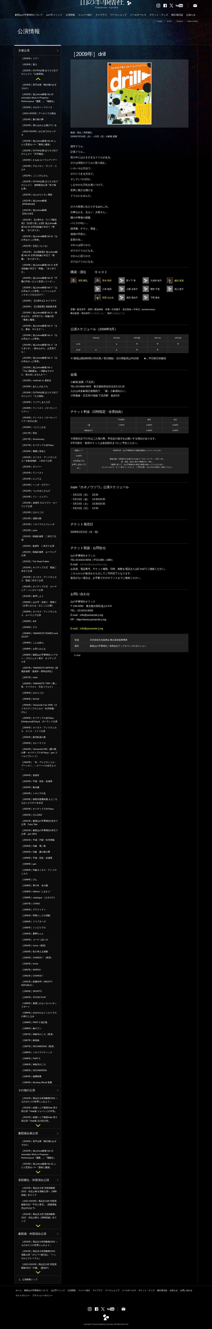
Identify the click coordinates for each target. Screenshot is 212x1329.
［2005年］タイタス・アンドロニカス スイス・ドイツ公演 (39, 729)
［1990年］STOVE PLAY (33, 997)
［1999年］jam (28, 864)
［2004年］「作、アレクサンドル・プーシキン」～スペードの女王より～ (39, 766)
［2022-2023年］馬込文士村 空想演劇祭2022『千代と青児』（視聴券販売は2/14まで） (39, 1204)
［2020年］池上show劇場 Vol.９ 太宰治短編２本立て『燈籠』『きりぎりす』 (39, 268)
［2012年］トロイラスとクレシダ (37, 524)
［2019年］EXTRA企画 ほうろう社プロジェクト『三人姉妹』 (39, 394)
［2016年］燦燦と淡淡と (33, 451)
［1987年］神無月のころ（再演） (37, 1034)
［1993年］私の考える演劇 (34, 951)
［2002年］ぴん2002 (31, 815)
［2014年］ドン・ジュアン (34, 496)
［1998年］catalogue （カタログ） (38, 897)
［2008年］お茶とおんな (33, 648)
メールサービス (138, 14)
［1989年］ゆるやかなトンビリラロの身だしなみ (39, 1014)
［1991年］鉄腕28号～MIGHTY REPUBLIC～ (36, 983)
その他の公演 (26, 1090)
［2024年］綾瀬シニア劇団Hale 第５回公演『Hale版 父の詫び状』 (39, 1119)
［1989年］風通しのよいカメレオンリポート (39, 1005)
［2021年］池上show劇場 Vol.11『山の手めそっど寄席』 (39, 238)
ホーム (19, 1290)
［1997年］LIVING (30, 903)
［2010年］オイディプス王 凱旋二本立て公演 (39, 569)
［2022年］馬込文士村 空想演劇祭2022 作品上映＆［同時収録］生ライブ (39, 1217)
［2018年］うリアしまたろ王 (35, 402)
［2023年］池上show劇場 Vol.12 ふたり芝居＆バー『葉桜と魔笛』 (38, 143)
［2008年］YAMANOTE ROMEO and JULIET (39, 635)
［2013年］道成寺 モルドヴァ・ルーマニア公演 (39, 504)
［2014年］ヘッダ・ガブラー (35, 485)
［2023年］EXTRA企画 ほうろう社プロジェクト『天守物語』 (39, 152)
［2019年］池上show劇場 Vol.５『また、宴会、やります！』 (39, 328)
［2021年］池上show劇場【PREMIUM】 (34, 202)
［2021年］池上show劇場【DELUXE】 (34, 212)
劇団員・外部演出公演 (32, 1233)
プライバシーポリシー (42, 1295)
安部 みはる (108, 297)
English (159, 21)
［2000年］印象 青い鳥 (33, 846)
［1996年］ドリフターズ (33, 921)
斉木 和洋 (107, 280)
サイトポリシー (23, 1295)
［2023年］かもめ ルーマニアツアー (39, 160)
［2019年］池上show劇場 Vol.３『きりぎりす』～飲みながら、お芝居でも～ (39, 348)
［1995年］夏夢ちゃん (32, 933)
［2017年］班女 (29, 433)
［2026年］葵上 (29, 64)
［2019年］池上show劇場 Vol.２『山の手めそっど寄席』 (39, 360)
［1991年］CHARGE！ (32, 975)
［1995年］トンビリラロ (33, 927)
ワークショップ (118, 14)
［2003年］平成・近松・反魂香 (36, 781)
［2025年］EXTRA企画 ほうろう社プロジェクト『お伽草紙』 (39, 72)
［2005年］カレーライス (33, 743)
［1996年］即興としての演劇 (35, 915)
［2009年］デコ (29, 627)
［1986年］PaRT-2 (30, 1058)
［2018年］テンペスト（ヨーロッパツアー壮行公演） (39, 419)
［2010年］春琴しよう (32, 596)
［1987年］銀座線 (30, 1040)
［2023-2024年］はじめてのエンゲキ (38, 133)
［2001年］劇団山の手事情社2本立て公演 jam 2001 (39, 832)
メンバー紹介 (85, 14)
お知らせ (191, 14)
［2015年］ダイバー (31, 466)
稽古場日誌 (177, 14)
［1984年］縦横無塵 (31, 1076)
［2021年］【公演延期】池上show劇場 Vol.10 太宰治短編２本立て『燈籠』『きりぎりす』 (39, 255)
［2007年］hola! (29, 677)
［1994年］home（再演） (34, 945)
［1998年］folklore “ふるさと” (36, 891)
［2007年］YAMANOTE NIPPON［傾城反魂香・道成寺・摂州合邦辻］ (39, 670)
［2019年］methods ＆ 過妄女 (36, 380)
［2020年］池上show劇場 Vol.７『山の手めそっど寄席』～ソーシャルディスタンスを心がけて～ (39, 291)
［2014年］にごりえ (31, 478)
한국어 (169, 21)
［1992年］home (29, 963)
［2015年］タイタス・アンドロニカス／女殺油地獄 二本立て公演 (39, 459)
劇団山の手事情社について (29, 14)
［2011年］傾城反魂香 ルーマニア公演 (38, 554)
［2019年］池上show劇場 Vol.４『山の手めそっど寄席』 (39, 337)
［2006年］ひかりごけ (32, 693)
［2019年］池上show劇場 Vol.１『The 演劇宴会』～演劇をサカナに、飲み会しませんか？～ (37, 371)
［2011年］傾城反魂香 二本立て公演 (38, 538)
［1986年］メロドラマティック (36, 1052)
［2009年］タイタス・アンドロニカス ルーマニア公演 (39, 613)
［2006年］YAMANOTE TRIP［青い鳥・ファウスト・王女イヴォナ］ (39, 685)
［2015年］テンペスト (32, 472)
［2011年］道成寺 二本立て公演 (37, 546)
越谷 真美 (179, 280)
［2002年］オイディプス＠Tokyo (37, 809)
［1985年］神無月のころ (33, 1064)
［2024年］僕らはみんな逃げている (39, 125)
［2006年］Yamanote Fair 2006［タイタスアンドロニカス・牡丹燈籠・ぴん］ (39, 708)
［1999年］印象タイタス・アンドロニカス (39, 872)
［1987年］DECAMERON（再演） (38, 1046)
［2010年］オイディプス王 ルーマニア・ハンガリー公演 (39, 588)
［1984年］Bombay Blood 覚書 (36, 1082)
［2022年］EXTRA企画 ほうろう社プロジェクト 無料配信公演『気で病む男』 (39, 185)
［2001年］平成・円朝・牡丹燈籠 (37, 840)
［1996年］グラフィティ (33, 909)
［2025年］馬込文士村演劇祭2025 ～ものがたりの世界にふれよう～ (39, 1100)
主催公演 (23, 50)
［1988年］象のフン (31, 1028)
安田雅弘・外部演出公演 (33, 1180)
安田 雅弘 (83, 280)
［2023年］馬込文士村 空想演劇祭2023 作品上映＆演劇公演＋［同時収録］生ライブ (39, 1191)
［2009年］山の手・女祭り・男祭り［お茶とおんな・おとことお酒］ (39, 604)
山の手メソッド (54, 14)
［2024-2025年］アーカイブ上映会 (38, 113)
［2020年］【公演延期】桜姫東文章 (39, 306)
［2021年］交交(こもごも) (34, 246)
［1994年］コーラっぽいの (34, 939)
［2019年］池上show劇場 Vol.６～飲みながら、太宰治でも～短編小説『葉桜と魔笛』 (39, 316)
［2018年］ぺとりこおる (33, 427)
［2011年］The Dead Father (35, 561)
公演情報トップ (29, 1279)
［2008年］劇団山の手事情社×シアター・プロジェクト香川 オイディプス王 (39, 658)
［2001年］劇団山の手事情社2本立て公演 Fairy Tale (39, 823)
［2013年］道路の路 (31, 518)
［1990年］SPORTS (31, 991)
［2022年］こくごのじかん (34, 175)
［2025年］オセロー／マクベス (36, 107)
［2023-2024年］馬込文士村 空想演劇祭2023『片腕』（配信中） (38, 1266)
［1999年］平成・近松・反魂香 (37, 858)
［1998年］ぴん (29, 879)
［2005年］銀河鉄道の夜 (33, 737)
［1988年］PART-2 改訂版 (34, 1022)
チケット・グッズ (158, 14)
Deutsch (180, 21)
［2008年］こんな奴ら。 (33, 642)
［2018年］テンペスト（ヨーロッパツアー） (39, 410)
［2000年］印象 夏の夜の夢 (35, 852)
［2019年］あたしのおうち (34, 386)
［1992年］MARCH (31, 969)
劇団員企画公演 (28, 1133)
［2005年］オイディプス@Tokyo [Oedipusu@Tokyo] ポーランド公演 (39, 720)
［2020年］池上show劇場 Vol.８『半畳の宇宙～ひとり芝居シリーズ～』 (39, 280)
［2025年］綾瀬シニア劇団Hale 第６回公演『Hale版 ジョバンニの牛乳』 (39, 1109)
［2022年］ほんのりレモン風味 (36, 194)
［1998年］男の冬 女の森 (34, 885)
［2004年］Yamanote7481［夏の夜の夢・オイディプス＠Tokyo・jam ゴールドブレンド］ (39, 752)
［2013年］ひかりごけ (32, 512)
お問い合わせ (186, 1290)
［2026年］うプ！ (30, 58)
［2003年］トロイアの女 (33, 793)
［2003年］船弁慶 (30, 787)
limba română (192, 21)
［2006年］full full (30, 699)
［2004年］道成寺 (30, 775)
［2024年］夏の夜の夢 (32, 119)
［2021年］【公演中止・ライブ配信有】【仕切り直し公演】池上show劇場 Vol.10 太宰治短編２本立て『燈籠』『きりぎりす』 (39, 224)
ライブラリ (101, 14)
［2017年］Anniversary (32, 439)
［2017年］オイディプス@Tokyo (37, 445)
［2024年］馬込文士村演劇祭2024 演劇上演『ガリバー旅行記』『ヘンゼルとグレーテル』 (39, 1254)
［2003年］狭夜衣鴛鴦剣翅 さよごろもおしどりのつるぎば (39, 801)
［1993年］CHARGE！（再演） (37, 957)
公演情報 (70, 14)
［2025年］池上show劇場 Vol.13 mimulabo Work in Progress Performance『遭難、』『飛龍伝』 (38, 98)
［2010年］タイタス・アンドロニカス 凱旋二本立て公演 (39, 579)
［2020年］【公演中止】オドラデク (39, 300)
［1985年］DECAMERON (34, 1070)
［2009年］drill (28, 621)
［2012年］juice (29, 530)
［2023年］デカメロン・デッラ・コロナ (39, 168)
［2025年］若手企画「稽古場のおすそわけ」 (39, 86)
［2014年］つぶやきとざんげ (35, 491)
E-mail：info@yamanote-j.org (86, 628)
